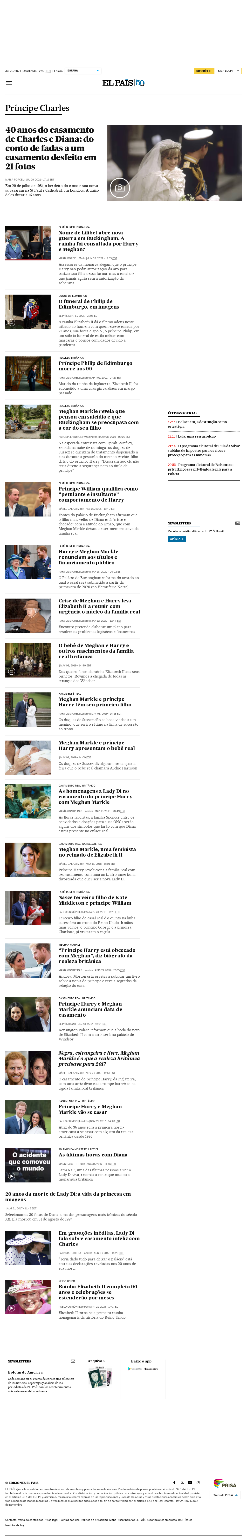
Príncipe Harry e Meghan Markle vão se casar (90, 1110)
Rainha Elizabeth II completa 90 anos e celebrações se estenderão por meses (98, 1293)
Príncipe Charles (37, 108)
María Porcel (14, 179)
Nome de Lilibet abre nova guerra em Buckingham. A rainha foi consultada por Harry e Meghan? (98, 241)
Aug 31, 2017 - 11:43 (21, 1208)
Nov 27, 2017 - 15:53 (100, 1073)
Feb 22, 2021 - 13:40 (101, 508)
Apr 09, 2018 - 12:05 (110, 970)
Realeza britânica (71, 406)
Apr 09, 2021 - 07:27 (106, 377)
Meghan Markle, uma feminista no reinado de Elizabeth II (97, 852)
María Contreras (70, 811)
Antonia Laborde (70, 437)
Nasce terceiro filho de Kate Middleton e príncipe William (95, 901)
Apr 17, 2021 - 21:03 (84, 315)
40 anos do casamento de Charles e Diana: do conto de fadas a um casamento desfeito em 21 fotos (50, 148)
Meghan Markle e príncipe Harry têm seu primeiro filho (95, 702)
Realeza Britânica (71, 357)
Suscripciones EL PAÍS (131, 1519)
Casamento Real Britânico (77, 785)
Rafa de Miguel (69, 377)
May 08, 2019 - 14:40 (75, 665)
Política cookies (69, 1519)
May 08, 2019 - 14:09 (75, 757)
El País (63, 315)
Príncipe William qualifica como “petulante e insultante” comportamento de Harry (98, 495)
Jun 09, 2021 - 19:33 (102, 258)
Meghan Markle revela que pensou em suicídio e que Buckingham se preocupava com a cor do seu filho (99, 420)
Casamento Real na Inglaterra (80, 844)
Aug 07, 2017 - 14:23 (109, 1253)
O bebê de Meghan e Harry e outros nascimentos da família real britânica (96, 651)
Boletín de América (25, 1372)
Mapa (112, 1519)
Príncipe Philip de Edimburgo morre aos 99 (95, 366)
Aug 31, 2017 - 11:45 (101, 1164)
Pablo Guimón (68, 912)
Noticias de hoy (14, 1525)
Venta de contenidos (30, 1519)
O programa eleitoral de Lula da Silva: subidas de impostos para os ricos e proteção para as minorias (204, 450)
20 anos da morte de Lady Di (78, 1149)
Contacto (11, 1519)
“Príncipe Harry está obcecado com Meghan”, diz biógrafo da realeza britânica (97, 956)
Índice (188, 1519)
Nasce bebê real (70, 693)
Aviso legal (51, 1519)
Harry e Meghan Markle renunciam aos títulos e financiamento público (88, 558)
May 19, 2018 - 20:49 (110, 811)
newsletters (179, 523)
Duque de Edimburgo (73, 296)
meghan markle (69, 944)
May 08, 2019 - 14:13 (106, 713)
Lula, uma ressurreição (197, 436)
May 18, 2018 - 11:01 (100, 863)
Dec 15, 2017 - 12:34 (92, 1024)
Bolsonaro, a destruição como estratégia (197, 424)
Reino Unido (67, 1281)
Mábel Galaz (67, 508)
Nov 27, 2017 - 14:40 (105, 1121)
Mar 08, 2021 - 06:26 (114, 437)
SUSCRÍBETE (204, 71)
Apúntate (177, 539)
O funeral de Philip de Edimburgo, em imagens (89, 304)
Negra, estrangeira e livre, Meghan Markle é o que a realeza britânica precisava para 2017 (99, 1059)
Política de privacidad (94, 1519)
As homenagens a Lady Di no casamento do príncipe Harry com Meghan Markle (95, 797)
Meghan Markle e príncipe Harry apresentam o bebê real (97, 746)
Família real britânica (74, 227)
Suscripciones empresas (162, 1519)
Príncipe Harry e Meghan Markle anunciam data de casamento (90, 1010)
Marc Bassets (68, 1164)
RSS (180, 1519)
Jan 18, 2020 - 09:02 (106, 571)
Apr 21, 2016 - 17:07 (105, 1306)
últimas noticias (182, 413)
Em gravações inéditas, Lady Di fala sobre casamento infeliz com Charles (99, 1239)
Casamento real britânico (77, 1101)
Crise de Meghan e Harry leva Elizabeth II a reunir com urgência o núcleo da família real (99, 607)
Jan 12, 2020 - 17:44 (106, 620)
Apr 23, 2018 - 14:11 (105, 912)
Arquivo (95, 1361)
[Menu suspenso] (9, 83)
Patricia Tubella (70, 1253)
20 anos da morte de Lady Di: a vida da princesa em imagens (68, 1197)
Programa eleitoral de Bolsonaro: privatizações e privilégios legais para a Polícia (200, 469)
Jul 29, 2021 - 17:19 (40, 179)
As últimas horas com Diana (93, 1155)
